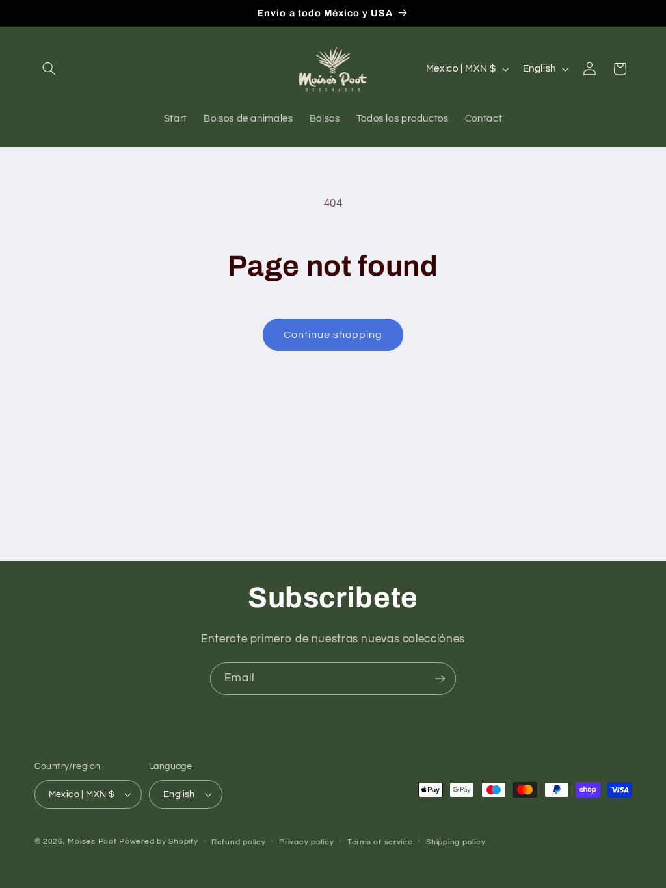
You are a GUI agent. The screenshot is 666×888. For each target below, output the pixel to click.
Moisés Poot (92, 841)
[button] (49, 69)
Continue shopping (333, 335)
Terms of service (380, 842)
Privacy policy (306, 842)
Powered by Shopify (158, 841)
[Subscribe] (440, 678)
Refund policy (238, 842)
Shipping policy (455, 842)
